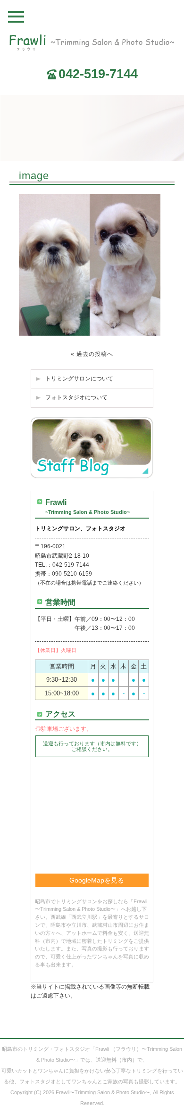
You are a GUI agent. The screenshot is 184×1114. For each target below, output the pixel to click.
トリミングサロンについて (79, 378)
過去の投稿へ (94, 354)
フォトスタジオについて (76, 397)
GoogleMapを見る (96, 880)
